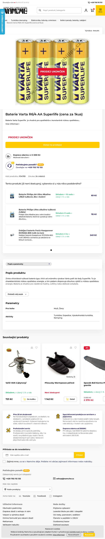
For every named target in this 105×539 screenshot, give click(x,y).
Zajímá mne (13, 461)
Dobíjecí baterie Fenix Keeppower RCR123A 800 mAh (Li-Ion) (36, 231)
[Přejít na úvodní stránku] (15, 10)
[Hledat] (40, 10)
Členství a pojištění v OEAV (65, 518)
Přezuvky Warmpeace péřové (59, 383)
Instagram (57, 496)
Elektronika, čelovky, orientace (43, 20)
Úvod (5, 20)
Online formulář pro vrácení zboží (18, 518)
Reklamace (8, 521)
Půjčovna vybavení (61, 508)
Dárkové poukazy (61, 525)
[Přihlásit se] (86, 10)
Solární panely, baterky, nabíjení (73, 20)
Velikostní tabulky (11, 525)
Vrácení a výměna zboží (13, 515)
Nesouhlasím (73, 535)
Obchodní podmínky (12, 508)
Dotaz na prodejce (52, 145)
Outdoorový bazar (61, 521)
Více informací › (12, 124)
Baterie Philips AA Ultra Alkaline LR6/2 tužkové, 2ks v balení (35, 195)
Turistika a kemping (19, 20)
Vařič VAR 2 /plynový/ (16, 383)
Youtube (26, 496)
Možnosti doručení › (21, 157)
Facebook (41, 496)
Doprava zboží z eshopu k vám (17, 511)
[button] (100, 10)
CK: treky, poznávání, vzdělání (66, 515)
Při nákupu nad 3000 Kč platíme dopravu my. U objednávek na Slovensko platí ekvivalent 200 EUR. (80, 433)
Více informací (59, 535)
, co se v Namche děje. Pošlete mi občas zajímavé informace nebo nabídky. (49, 461)
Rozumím (89, 535)
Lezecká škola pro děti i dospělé (67, 511)
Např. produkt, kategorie (54, 10)
